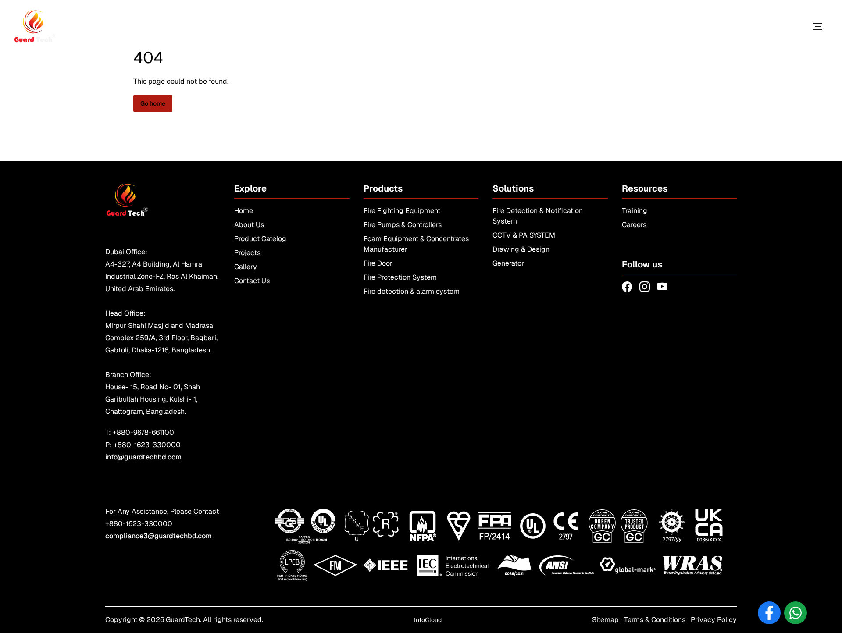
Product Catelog (260, 238)
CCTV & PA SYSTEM (523, 235)
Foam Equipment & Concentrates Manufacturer (416, 244)
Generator (508, 263)
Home (243, 210)
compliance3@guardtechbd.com (158, 536)
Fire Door (378, 263)
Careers (634, 224)
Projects (247, 252)
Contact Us (252, 280)
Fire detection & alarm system (412, 291)
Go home (152, 103)
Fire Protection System (400, 277)
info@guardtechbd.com (143, 457)
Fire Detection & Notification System (537, 216)
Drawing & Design (520, 249)
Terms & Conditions (654, 619)
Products (777, 26)
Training (634, 210)
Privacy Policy (714, 619)
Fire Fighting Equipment (402, 210)
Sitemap (605, 619)
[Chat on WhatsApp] (795, 612)
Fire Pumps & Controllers (403, 224)
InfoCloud (428, 620)
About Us (249, 224)
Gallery (245, 266)
